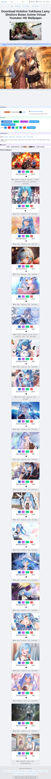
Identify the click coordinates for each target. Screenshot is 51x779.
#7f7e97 (33, 146)
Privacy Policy (15, 771)
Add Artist (7, 112)
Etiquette (37, 771)
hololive (6, 136)
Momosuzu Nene (18, 181)
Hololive (23, 181)
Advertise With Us (44, 771)
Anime (24, 136)
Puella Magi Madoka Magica (25, 763)
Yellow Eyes (19, 334)
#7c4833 (24, 146)
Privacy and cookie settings (31, 773)
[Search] (23, 2)
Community (39, 1)
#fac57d (27, 146)
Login (44, 1)
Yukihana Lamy (12, 136)
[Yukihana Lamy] (25, 479)
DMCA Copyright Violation (19, 773)
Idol (5, 141)
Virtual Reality (39, 139)
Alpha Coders (4, 1)
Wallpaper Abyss (17, 6)
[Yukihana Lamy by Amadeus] (25, 418)
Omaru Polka (36, 179)
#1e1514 (30, 146)
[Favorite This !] (23, 327)
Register (48, 1)
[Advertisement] (25, 97)
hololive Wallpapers (35, 6)
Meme (22, 139)
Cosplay (19, 139)
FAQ (9, 771)
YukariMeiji (29, 210)
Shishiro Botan (19, 136)
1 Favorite (24, 121)
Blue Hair (35, 334)
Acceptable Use (31, 771)
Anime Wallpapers (26, 6)
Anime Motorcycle (25, 183)
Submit (33, 1)
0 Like (16, 121)
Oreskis (24, 112)
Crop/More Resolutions (8, 124)
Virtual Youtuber (30, 136)
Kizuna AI (34, 139)
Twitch (26, 139)
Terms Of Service (22, 771)
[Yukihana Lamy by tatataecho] (25, 599)
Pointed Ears (25, 334)
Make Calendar (34, 121)
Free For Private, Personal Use (36, 111)
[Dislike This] (31, 327)
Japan (6, 139)
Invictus (29, 240)
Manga (15, 139)
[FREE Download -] (19, 327)
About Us (5, 771)
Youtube (30, 139)
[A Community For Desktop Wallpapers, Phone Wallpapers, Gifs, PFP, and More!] (12, 6)
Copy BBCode (31, 127)
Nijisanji (44, 139)
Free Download (7, 121)
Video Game (11, 139)
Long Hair (30, 334)
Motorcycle (17, 179)
